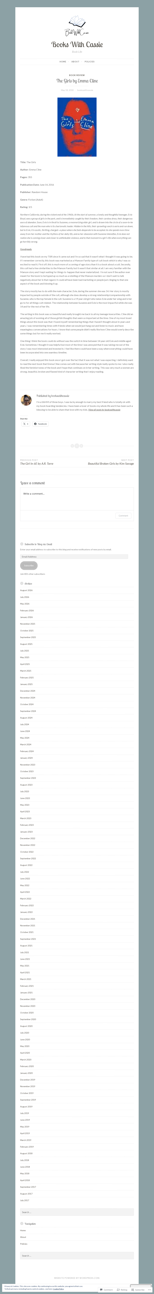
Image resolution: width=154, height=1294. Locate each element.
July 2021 (24, 952)
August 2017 (26, 1193)
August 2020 (26, 1026)
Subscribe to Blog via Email (38, 544)
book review (77, 75)
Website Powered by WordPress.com (76, 1278)
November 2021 (27, 925)
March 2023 (25, 818)
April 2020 (25, 1052)
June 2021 (25, 959)
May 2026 (24, 603)
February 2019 (27, 1146)
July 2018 (24, 1160)
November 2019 (27, 1086)
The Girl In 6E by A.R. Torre (36, 462)
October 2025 (27, 630)
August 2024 (26, 717)
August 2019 (26, 1106)
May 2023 (24, 805)
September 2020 (28, 1019)
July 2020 (24, 1032)
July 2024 (24, 724)
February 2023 (27, 825)
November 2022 (27, 845)
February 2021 (27, 986)
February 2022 (27, 905)
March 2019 (25, 1140)
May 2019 (24, 1126)
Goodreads (26, 249)
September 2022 (28, 858)
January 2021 (26, 992)
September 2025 (28, 637)
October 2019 (27, 1093)
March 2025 (25, 670)
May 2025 (24, 657)
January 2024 (26, 758)
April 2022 (25, 892)
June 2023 (25, 798)
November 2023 (27, 764)
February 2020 (27, 1066)
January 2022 (26, 912)
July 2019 (24, 1113)
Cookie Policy (58, 1289)
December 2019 (27, 1079)
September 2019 (28, 1099)
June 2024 (25, 731)
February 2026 (27, 610)
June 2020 (25, 1039)
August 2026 (26, 590)
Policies (90, 61)
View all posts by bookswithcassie (104, 409)
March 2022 (25, 898)
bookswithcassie (85, 90)
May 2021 (24, 965)
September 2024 (28, 711)
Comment (123, 515)
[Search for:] (77, 1212)
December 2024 (27, 691)
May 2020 (24, 1046)
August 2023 (26, 784)
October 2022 (27, 851)
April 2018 (25, 1180)
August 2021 (26, 945)
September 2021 (28, 939)
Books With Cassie (77, 44)
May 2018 (24, 1173)
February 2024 (27, 751)
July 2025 (24, 650)
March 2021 (25, 979)
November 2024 (27, 697)
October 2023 (27, 771)
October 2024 (27, 704)
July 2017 (24, 1200)
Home (63, 61)
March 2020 (25, 1059)
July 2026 (24, 597)
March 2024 (25, 744)
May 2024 (24, 737)
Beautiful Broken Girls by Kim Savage (111, 462)
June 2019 (25, 1120)
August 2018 (26, 1153)
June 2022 (25, 878)
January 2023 (26, 831)
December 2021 (27, 919)
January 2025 (26, 684)
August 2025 (26, 644)
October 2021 (27, 932)
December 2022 (27, 838)
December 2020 (27, 999)
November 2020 (27, 1006)
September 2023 (28, 778)
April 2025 (25, 664)
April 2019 (25, 1133)
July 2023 (24, 791)
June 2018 (25, 1166)
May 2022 (24, 885)
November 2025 (27, 623)
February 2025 (27, 677)
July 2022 (24, 872)
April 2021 (25, 972)
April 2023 (25, 811)
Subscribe (29, 565)
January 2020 (26, 1073)
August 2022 (26, 865)
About (75, 61)
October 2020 (27, 1012)
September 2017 (28, 1187)
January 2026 (26, 617)
